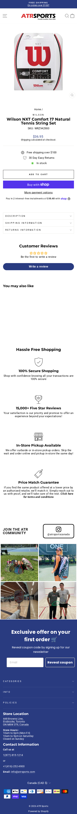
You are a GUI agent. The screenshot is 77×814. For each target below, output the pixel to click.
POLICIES (10, 702)
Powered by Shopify (38, 811)
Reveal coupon (60, 662)
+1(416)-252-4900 (14, 766)
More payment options (38, 192)
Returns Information (23, 230)
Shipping (25, 139)
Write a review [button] (38, 266)
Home (37, 109)
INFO (6, 692)
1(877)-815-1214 (13, 755)
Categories (12, 681)
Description (15, 216)
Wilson (38, 115)
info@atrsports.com (23, 771)
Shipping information (23, 223)
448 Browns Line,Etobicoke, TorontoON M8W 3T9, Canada (16, 721)
